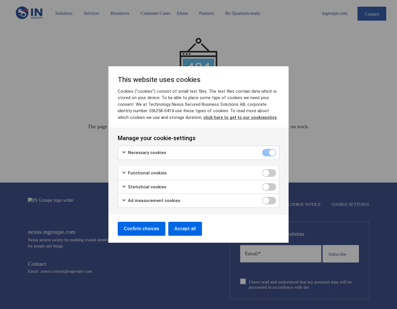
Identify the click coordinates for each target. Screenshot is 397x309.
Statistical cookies (146, 187)
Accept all (185, 228)
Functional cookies (147, 173)
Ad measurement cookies (153, 200)
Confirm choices (141, 228)
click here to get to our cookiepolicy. (240, 117)
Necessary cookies (146, 152)
